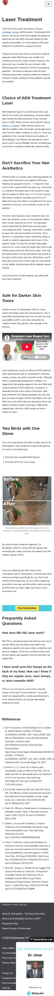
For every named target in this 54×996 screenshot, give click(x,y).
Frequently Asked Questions (15, 978)
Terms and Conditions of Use (15, 958)
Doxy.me (38, 993)
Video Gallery (8, 948)
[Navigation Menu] (48, 3)
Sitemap (6, 988)
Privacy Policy (9, 963)
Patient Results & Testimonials (16, 928)
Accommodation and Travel (15, 953)
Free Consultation (10, 983)
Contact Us (7, 973)
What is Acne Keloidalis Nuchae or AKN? (21, 918)
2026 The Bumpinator (14, 937)
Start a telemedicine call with (35, 948)
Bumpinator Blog (10, 923)
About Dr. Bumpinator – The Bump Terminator (23, 913)
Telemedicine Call (42, 939)
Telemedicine (34, 987)
